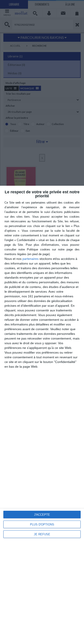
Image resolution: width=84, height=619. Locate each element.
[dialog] (42, 402)
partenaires (30, 258)
